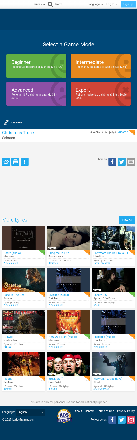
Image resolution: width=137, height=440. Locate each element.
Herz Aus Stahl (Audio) (63, 337)
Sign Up (128, 4)
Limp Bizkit (55, 382)
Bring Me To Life (59, 253)
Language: (8, 412)
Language (94, 4)
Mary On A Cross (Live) (107, 378)
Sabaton (8, 138)
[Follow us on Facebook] (112, 420)
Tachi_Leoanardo (101, 263)
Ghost (96, 382)
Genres (37, 4)
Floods (8, 378)
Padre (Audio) (12, 253)
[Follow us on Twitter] (122, 420)
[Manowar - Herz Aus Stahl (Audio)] (68, 322)
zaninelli (8, 389)
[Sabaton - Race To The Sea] (23, 280)
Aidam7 (123, 132)
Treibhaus (54, 298)
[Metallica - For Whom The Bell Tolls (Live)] (113, 238)
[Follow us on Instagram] (131, 420)
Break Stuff (56, 378)
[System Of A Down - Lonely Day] (113, 280)
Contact (89, 411)
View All (127, 220)
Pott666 (7, 347)
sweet (96, 305)
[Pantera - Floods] (23, 364)
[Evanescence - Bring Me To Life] (68, 238)
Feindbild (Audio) (104, 337)
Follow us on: (99, 419)
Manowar (9, 256)
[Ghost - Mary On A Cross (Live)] (113, 364)
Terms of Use (105, 411)
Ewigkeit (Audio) (59, 295)
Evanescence (56, 256)
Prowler (8, 337)
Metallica (98, 256)
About (78, 411)
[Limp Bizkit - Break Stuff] (68, 364)
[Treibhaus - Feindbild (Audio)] (113, 322)
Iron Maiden (10, 340)
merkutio (53, 389)
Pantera (8, 382)
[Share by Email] (131, 162)
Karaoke (16, 122)
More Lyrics (14, 220)
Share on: (102, 159)
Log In (110, 4)
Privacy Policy (126, 411)
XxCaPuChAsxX (101, 389)
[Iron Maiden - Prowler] (23, 322)
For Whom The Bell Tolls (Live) (112, 253)
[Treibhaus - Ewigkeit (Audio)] (68, 280)
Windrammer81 (11, 263)
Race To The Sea (14, 295)
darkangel (53, 263)
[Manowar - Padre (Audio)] (23, 238)
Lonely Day (100, 295)
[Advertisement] (68, 19)
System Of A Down (104, 298)
